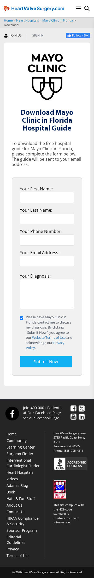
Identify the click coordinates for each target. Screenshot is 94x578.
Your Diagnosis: (35, 276)
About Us (14, 505)
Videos (12, 478)
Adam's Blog (17, 485)
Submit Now (46, 361)
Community (17, 440)
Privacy (13, 548)
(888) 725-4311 (73, 450)
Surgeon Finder (20, 453)
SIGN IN (38, 35)
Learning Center (21, 447)
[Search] (87, 8)
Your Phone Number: (41, 231)
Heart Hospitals (27, 20)
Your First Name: (36, 189)
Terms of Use (18, 555)
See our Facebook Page (41, 417)
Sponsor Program (22, 530)
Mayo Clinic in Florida (57, 20)
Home (8, 20)
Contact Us (16, 511)
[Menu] (78, 8)
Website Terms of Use (49, 337)
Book (11, 492)
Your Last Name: (36, 210)
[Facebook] (12, 413)
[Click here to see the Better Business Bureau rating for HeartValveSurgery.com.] (72, 463)
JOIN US (16, 35)
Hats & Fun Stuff (21, 498)
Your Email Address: (39, 253)
